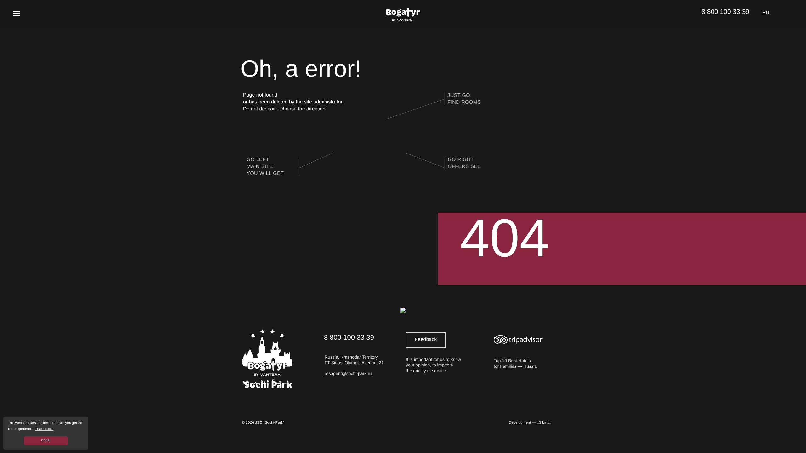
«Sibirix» (544, 422)
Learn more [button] (44, 429)
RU (766, 12)
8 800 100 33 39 (725, 11)
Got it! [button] (46, 440)
